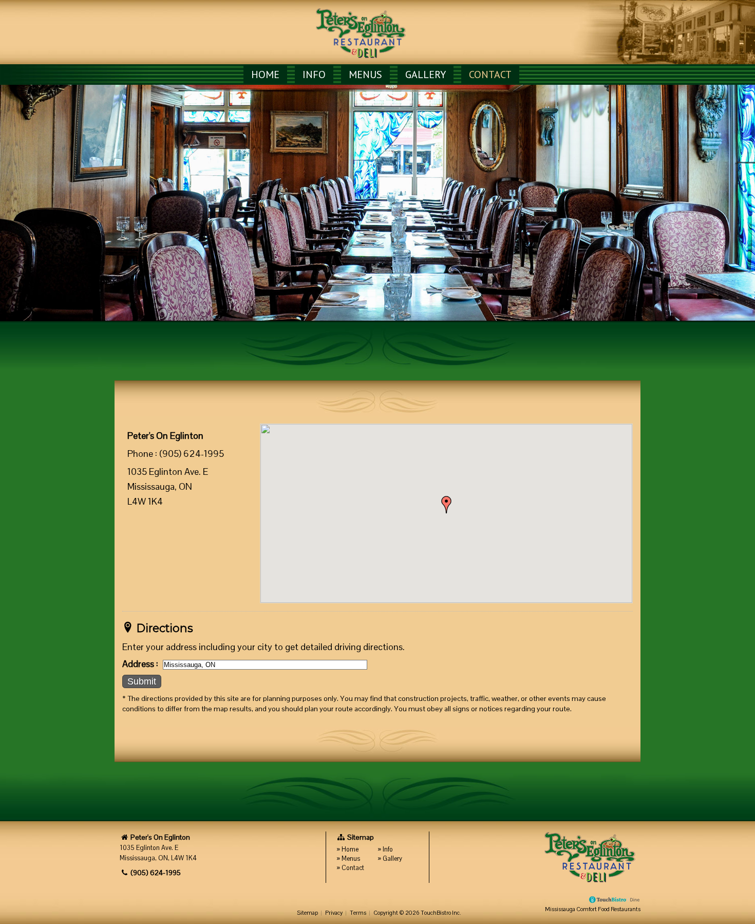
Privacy (334, 912)
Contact (490, 74)
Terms (358, 912)
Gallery (425, 74)
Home (265, 74)
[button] (446, 504)
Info (314, 74)
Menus (365, 74)
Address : (140, 664)
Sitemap (307, 912)
